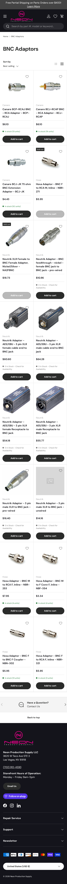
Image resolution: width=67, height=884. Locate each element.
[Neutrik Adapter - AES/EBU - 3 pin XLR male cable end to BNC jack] (50, 318)
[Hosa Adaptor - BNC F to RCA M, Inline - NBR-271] (50, 162)
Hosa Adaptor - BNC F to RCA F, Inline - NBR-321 (49, 659)
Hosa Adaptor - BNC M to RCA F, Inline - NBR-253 (16, 584)
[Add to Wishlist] (27, 76)
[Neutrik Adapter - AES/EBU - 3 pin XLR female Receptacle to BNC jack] (16, 399)
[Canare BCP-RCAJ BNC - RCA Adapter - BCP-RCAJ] (16, 87)
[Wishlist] (55, 16)
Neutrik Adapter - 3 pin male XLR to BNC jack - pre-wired (16, 507)
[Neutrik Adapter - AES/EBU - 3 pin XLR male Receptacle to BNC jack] (50, 399)
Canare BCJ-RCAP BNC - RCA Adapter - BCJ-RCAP (50, 113)
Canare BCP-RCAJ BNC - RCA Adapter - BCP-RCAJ (16, 113)
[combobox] (33, 26)
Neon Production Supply (21, 876)
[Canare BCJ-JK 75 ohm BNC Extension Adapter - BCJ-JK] (16, 162)
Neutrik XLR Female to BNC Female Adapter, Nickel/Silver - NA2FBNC (16, 264)
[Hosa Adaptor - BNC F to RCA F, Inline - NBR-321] (50, 633)
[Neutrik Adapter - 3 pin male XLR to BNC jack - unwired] (50, 481)
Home (5, 36)
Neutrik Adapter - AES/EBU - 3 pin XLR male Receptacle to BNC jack (48, 427)
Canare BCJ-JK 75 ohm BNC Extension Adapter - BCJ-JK (16, 188)
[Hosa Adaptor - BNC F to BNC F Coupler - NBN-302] (16, 633)
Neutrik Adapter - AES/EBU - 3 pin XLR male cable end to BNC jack (50, 346)
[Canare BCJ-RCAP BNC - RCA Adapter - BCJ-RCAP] (50, 87)
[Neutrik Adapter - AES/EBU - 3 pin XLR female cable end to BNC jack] (16, 318)
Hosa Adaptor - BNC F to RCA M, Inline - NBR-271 (50, 188)
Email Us (11, 786)
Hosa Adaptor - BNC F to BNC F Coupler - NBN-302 (15, 659)
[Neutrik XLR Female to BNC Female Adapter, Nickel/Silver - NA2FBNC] (16, 237)
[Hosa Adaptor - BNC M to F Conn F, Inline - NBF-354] (50, 559)
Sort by (7, 61)
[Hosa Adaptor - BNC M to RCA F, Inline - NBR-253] (16, 559)
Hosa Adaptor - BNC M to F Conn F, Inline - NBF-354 (49, 584)
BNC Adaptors (17, 36)
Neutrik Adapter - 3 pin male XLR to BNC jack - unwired (50, 507)
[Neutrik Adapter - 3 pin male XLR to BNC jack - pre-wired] (16, 481)
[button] (62, 16)
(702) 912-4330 (12, 767)
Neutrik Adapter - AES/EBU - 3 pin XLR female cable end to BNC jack (14, 346)
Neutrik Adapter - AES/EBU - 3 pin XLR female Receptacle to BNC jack (15, 427)
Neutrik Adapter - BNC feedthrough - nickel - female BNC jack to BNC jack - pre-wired (50, 264)
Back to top (33, 717)
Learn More (33, 6)
